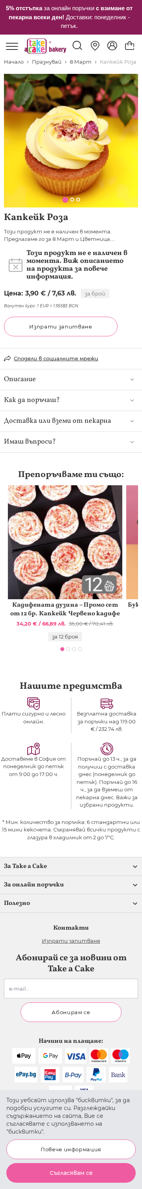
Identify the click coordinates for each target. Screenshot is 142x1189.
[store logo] (45, 46)
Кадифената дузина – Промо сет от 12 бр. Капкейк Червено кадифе (65, 609)
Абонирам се (71, 1012)
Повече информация (71, 1149)
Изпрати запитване (60, 326)
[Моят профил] (112, 45)
